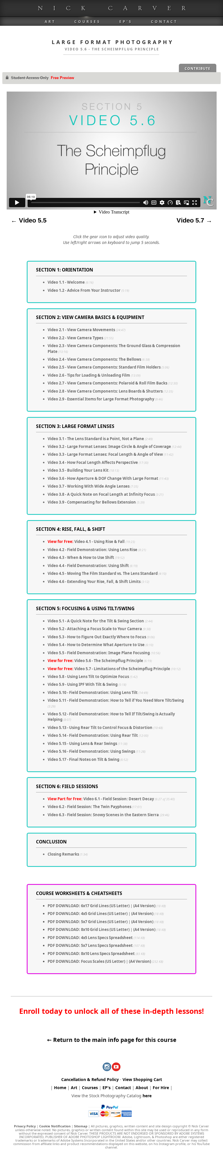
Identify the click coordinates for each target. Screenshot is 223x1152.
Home (60, 1087)
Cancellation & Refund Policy (90, 1079)
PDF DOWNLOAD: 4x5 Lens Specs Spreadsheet (90, 937)
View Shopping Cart (142, 1079)
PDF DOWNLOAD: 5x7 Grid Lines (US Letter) (87, 921)
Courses (87, 21)
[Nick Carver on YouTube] (116, 1069)
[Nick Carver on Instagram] (107, 1069)
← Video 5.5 (28, 220)
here (147, 1095)
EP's (125, 21)
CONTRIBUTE (198, 68)
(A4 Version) (149, 905)
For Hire (161, 1087)
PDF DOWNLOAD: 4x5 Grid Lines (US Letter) (87, 913)
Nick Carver (117, 8)
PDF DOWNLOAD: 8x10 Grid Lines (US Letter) (89, 929)
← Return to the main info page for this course (111, 1040)
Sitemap (80, 1126)
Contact (164, 21)
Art (50, 21)
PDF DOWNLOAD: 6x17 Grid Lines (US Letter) (89, 905)
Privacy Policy (25, 1126)
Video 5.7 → (194, 220)
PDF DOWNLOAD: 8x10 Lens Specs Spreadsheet (91, 953)
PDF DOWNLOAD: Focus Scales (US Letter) (86, 961)
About (142, 1087)
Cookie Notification (55, 1126)
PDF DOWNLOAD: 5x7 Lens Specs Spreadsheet (90, 945)
